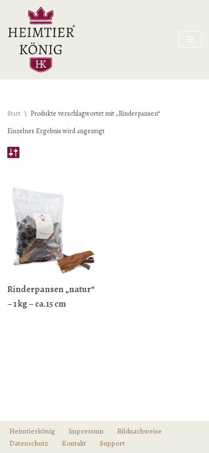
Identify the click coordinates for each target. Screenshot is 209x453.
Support (112, 443)
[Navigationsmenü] (190, 39)
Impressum (86, 431)
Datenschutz (28, 443)
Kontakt (74, 443)
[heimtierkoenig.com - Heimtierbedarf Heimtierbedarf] (41, 39)
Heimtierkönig (32, 431)
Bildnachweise (139, 431)
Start (13, 113)
